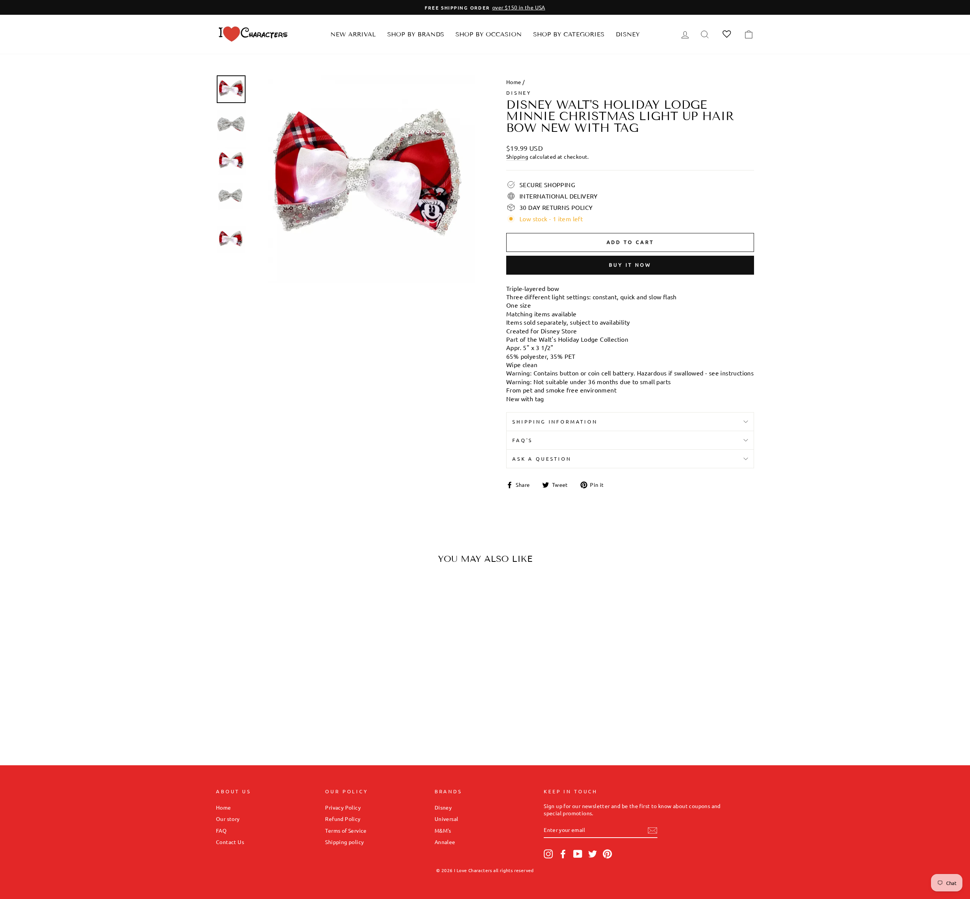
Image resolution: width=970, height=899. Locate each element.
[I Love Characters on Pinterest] (607, 853)
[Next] (332, 643)
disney (519, 92)
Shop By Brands (415, 34)
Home (513, 81)
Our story (228, 818)
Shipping (517, 156)
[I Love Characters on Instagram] (548, 853)
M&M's (443, 830)
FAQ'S (522, 440)
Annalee (445, 841)
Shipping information (555, 421)
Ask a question (541, 458)
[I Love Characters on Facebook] (563, 853)
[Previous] (228, 643)
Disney (628, 34)
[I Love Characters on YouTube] (577, 853)
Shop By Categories (568, 34)
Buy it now (630, 264)
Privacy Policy (343, 807)
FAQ (221, 830)
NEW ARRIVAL (353, 34)
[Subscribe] (652, 830)
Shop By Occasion (488, 34)
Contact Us (230, 841)
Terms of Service (345, 830)
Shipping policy (344, 841)
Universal (446, 818)
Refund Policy (342, 818)
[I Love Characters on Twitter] (592, 853)
